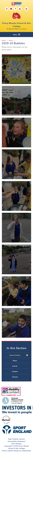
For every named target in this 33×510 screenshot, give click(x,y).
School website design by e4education (16, 450)
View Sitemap (16, 443)
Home (4, 40)
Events (15, 366)
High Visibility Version (16, 439)
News (15, 360)
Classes (15, 377)
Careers (15, 371)
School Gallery (14, 355)
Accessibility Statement (16, 441)
